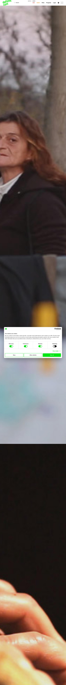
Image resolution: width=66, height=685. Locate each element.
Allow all (52, 355)
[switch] (26, 346)
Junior (38, 2)
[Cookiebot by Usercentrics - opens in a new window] (55, 329)
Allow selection (33, 355)
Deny (14, 355)
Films (43, 2)
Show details (56, 351)
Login (54, 2)
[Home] (7, 2)
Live (34, 2)
